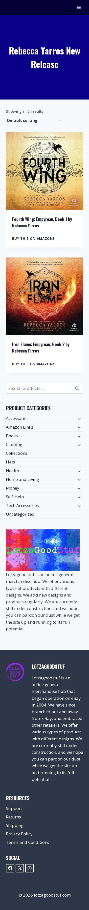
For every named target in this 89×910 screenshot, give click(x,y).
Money (12, 488)
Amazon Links (19, 427)
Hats (10, 462)
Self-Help (15, 497)
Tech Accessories (22, 505)
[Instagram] (29, 868)
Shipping (14, 825)
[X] (20, 868)
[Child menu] (78, 418)
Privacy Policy (19, 834)
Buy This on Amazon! (33, 238)
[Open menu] (78, 7)
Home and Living (22, 479)
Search (78, 388)
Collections (16, 453)
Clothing (14, 444)
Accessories (17, 418)
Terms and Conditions (27, 842)
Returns (13, 817)
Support (14, 808)
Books (12, 436)
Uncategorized (20, 514)
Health (12, 470)
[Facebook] (10, 868)
